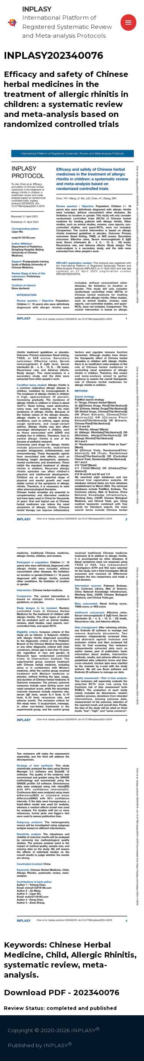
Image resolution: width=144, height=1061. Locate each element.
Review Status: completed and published (60, 1008)
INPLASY (36, 9)
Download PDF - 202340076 (61, 992)
